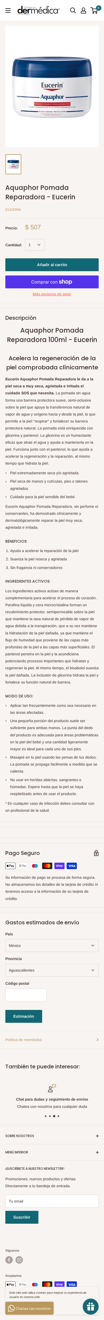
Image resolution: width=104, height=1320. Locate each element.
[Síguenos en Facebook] (9, 1260)
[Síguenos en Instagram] (19, 1260)
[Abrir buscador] (73, 10)
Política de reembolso (23, 1040)
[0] (94, 10)
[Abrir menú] (8, 10)
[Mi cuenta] (83, 10)
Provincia (13, 959)
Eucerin (13, 210)
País (9, 934)
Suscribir (21, 1217)
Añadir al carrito (52, 264)
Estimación (23, 1016)
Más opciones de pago (52, 294)
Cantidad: (13, 245)
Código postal (17, 983)
